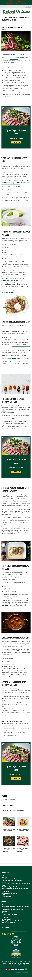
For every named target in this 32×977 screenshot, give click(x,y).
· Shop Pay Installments (8, 922)
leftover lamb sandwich (7, 292)
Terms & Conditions (23, 963)
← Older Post (5, 799)
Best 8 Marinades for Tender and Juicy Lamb (11, 27)
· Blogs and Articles (6, 911)
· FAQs (3, 913)
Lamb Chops (4, 605)
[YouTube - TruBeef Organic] (13, 934)
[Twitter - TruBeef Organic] (2, 934)
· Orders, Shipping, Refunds (9, 914)
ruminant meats (14, 59)
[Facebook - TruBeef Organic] (5, 934)
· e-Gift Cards (5, 895)
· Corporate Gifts (6, 896)
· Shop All (4, 877)
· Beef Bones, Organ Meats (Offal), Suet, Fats (13, 887)
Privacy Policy (12, 963)
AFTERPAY (25, 972)
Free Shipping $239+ (16, 1)
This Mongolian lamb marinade (9, 495)
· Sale (2, 875)
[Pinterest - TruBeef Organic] (10, 934)
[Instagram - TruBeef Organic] (8, 934)
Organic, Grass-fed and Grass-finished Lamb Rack (9, 831)
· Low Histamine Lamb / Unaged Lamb (12, 880)
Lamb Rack (9, 88)
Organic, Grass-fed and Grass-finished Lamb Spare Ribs (23, 850)
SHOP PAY (18, 972)
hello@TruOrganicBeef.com (18, 931)
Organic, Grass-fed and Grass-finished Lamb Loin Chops (23, 831)
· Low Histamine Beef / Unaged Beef (11, 879)
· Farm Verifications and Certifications (12, 909)
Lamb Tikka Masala (19, 651)
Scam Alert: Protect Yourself (12, 965)
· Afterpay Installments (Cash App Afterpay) (13, 921)
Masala (13, 641)
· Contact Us (4, 917)
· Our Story (4, 905)
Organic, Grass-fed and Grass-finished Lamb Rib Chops (9, 850)
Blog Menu (4, 23)
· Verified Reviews (6, 919)
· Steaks (3, 882)
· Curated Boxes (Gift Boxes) (9, 893)
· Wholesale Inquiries (7, 916)
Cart (29, 6)
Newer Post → (13, 799)
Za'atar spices (15, 418)
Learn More (16, 142)
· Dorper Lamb (5, 891)
